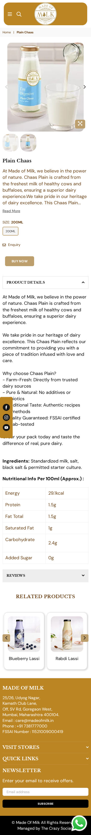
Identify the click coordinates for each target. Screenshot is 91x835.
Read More (11, 211)
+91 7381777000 (32, 726)
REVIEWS (16, 575)
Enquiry (13, 244)
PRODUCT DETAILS (26, 282)
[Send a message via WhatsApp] (79, 823)
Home (7, 32)
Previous (6, 87)
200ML (10, 231)
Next (84, 87)
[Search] (19, 14)
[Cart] (81, 14)
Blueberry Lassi (24, 658)
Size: (13, 222)
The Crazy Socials (57, 828)
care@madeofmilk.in (34, 720)
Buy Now (20, 261)
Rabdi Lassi (67, 658)
